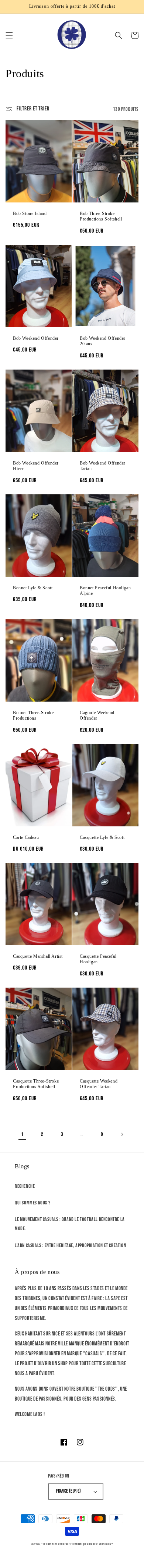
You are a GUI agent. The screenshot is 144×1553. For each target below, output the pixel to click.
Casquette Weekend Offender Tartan (98, 1084)
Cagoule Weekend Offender (97, 715)
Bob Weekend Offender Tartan (103, 466)
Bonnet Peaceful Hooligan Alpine (105, 590)
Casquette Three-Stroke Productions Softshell (36, 1084)
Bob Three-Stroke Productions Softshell (101, 216)
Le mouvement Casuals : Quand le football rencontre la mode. (70, 1224)
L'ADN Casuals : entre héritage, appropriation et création (70, 1245)
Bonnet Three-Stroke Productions (33, 715)
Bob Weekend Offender (36, 338)
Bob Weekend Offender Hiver (36, 466)
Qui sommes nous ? (32, 1203)
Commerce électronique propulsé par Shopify (85, 1544)
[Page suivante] (122, 1134)
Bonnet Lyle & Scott (32, 587)
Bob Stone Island (30, 213)
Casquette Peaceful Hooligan (98, 959)
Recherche (25, 1186)
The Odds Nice (49, 1544)
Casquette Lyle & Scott (102, 837)
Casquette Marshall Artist (38, 956)
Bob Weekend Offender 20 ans (103, 341)
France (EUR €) (68, 1491)
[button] (9, 35)
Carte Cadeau (26, 837)
